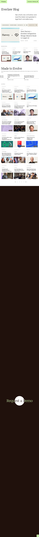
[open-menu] (38, 536)
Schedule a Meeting (32, 1)
